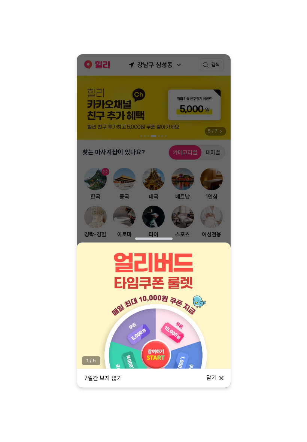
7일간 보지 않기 (103, 378)
